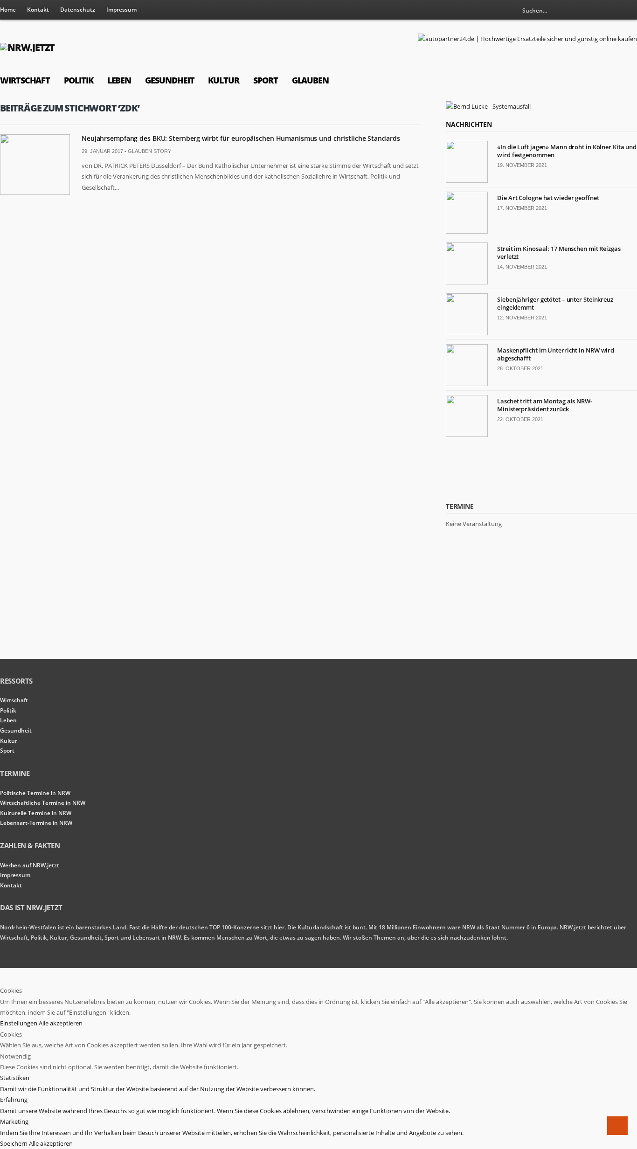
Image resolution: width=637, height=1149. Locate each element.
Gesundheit (169, 80)
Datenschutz (77, 10)
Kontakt (38, 10)
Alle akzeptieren (61, 1023)
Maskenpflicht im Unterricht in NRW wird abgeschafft (555, 354)
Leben (119, 80)
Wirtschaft (25, 80)
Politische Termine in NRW (35, 793)
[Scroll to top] (617, 1125)
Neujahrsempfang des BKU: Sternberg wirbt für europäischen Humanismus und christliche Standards (241, 138)
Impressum (121, 10)
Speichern (14, 1143)
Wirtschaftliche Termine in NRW (42, 803)
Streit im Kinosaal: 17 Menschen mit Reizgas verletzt (559, 252)
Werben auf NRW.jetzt (29, 865)
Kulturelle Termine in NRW (35, 813)
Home (8, 10)
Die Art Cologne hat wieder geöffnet (548, 198)
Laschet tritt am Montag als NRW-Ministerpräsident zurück (544, 405)
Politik (78, 80)
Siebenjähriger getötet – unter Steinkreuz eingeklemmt (555, 303)
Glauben (310, 80)
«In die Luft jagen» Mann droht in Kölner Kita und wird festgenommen (567, 151)
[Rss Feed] (614, 10)
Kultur (223, 80)
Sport (265, 80)
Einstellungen (19, 1023)
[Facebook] (630, 10)
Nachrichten (469, 124)
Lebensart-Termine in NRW (36, 823)
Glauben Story (149, 151)
